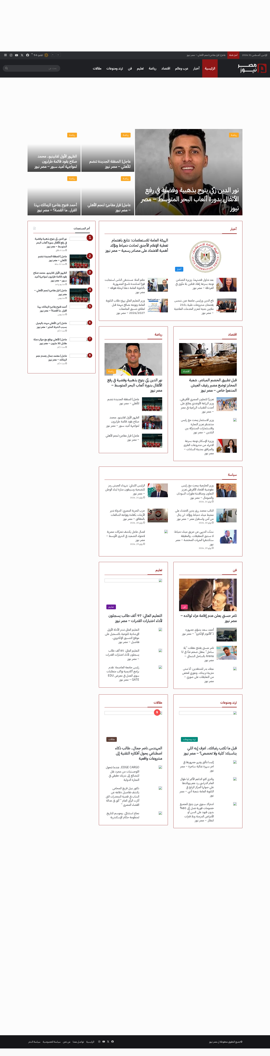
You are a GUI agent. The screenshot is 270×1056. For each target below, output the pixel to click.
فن (130, 68)
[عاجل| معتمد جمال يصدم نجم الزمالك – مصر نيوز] (80, 361)
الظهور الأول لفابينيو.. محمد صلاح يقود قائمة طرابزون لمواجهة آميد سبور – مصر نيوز (56, 161)
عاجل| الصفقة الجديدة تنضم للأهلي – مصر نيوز (110, 164)
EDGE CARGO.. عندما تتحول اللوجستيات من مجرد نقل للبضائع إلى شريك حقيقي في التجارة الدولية (122, 773)
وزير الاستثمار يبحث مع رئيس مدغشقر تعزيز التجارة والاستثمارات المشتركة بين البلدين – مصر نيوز (197, 426)
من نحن (66, 1042)
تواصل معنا (78, 1042)
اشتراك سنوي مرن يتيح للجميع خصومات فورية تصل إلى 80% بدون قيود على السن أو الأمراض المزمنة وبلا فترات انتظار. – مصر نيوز (197, 812)
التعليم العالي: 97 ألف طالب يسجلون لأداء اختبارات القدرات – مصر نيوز (135, 618)
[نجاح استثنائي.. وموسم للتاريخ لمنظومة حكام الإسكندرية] (160, 813)
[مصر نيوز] (252, 68)
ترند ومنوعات (115, 68)
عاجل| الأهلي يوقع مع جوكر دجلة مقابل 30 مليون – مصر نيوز (50, 341)
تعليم (140, 68)
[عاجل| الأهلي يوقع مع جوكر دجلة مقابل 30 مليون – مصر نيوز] (80, 344)
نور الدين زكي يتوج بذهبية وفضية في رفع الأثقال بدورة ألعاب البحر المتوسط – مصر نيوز (190, 199)
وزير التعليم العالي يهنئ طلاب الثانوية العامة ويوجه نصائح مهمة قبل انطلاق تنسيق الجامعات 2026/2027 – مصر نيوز (125, 306)
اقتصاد (165, 68)
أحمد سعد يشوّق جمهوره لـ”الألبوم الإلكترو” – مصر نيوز (198, 631)
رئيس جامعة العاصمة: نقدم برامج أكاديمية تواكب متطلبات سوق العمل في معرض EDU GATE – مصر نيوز (123, 673)
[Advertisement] (135, 25)
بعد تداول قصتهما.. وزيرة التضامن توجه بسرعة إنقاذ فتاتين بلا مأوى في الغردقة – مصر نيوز (194, 284)
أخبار (196, 68)
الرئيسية (210, 68)
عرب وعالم (181, 68)
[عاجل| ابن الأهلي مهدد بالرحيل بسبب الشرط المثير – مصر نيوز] (80, 328)
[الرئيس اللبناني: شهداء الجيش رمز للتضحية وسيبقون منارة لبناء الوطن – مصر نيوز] (158, 490)
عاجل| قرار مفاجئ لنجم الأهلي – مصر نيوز (206, 51)
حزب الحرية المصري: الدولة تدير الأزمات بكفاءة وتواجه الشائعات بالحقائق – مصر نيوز (127, 514)
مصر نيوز (213, 1042)
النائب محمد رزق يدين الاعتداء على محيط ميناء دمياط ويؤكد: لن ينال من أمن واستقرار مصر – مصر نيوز (194, 514)
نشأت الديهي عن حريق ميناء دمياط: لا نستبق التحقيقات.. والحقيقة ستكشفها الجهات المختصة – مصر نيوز (194, 538)
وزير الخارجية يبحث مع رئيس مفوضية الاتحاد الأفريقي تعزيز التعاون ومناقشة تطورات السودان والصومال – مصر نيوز (195, 491)
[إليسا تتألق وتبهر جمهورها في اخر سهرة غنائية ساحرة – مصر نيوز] (235, 762)
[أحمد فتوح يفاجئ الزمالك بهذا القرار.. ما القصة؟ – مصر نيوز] (54, 194)
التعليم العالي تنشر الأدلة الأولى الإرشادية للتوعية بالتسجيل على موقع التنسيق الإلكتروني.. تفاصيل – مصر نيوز (122, 635)
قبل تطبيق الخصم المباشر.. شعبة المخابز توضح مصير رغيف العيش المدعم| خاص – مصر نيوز (213, 385)
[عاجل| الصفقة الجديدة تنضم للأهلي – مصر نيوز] (107, 150)
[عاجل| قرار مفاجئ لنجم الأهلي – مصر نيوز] (107, 194)
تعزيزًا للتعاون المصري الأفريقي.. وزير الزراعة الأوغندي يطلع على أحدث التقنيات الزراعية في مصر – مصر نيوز (196, 405)
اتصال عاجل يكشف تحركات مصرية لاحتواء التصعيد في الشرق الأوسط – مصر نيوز (125, 536)
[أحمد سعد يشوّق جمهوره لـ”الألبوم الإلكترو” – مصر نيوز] (227, 634)
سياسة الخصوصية (52, 1042)
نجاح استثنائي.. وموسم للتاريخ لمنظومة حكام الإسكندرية (123, 815)
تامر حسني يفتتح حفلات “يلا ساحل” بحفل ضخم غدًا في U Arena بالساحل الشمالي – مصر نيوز (197, 654)
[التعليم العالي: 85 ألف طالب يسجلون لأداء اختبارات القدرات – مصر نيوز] (160, 650)
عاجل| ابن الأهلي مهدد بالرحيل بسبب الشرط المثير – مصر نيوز (51, 325)
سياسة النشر (34, 1042)
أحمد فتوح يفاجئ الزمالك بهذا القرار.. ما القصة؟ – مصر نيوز (55, 207)
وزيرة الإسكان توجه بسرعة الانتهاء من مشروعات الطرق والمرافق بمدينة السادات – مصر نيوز (198, 447)
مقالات (97, 68)
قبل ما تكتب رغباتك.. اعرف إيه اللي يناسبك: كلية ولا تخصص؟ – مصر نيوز (210, 750)
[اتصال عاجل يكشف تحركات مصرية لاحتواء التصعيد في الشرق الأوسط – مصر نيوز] (166, 531)
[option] (135, 172)
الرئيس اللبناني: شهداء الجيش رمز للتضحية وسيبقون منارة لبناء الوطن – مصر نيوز (125, 489)
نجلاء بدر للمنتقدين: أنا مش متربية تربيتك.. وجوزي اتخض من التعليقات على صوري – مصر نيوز (198, 675)
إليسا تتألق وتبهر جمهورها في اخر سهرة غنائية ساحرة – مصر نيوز (197, 766)
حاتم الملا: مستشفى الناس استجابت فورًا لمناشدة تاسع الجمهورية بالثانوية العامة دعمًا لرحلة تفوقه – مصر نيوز (125, 286)
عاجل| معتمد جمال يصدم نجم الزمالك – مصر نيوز (51, 358)
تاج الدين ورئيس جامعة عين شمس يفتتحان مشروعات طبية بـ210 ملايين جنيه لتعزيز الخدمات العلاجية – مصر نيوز (194, 306)
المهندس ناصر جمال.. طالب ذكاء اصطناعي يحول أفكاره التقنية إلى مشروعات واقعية (138, 753)
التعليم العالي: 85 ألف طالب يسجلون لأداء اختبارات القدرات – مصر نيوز (122, 654)
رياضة (152, 68)
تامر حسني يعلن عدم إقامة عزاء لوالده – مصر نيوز (209, 618)
